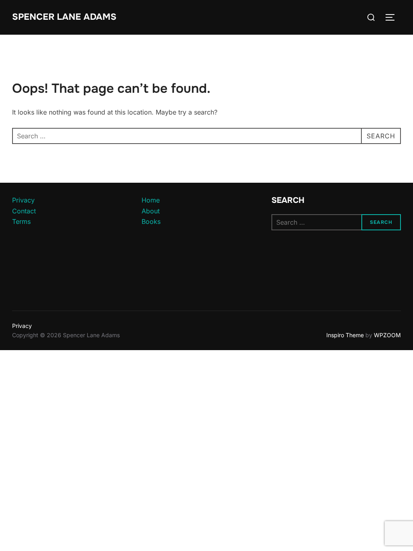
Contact (24, 211)
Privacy (23, 200)
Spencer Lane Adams (64, 17)
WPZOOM (387, 335)
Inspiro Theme (345, 335)
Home (151, 200)
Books (151, 221)
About (151, 211)
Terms (21, 221)
